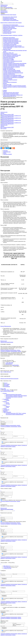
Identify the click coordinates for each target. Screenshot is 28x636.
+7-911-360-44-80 (9, 362)
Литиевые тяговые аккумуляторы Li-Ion (12, 41)
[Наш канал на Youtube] (6, 384)
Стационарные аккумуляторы (9, 44)
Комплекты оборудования (9, 27)
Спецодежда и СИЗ (7, 29)
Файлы (4, 152)
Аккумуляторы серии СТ (8, 62)
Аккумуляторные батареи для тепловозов (12, 45)
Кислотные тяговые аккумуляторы (11, 38)
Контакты (5, 410)
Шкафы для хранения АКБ (9, 69)
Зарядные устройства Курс (9, 73)
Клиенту (5, 401)
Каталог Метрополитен (6, 326)
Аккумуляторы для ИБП (8, 59)
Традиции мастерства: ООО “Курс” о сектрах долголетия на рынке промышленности (16, 414)
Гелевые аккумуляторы (8, 68)
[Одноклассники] (3, 148)
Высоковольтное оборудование (10, 16)
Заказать (3, 13)
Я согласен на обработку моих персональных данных (14, 500)
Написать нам (4, 340)
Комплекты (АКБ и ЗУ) (8, 52)
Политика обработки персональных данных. (10, 350)
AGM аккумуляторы (7, 78)
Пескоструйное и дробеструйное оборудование (13, 26)
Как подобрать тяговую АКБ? (7, 114)
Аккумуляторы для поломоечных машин (12, 75)
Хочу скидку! (4, 128)
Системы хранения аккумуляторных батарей (13, 72)
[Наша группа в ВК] (5, 383)
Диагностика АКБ (7, 84)
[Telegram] (5, 148)
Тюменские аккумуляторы (9, 37)
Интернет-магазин (7, 33)
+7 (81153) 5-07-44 (7, 568)
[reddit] (14, 148)
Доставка (8, 403)
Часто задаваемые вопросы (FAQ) (10, 56)
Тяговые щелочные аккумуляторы (10, 39)
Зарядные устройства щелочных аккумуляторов (13, 64)
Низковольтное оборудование (9, 19)
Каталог (5, 91)
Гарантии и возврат (7, 154)
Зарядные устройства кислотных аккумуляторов (14, 65)
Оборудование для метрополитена (10, 20)
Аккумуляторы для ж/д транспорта (11, 43)
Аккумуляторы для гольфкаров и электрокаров (13, 76)
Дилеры (5, 408)
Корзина (5, 83)
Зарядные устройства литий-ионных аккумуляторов (14, 63)
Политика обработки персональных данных (10, 501)
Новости (8, 406)
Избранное (5, 81)
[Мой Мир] (7, 148)
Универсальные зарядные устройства (11, 66)
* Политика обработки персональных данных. (11, 445)
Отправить (3, 424)
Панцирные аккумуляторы (9, 57)
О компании (6, 399)
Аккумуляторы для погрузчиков (10, 53)
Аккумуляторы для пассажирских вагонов (12, 61)
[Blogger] (12, 148)
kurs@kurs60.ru (15, 365)
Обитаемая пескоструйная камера (10, 24)
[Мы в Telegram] (6, 386)
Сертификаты (6, 409)
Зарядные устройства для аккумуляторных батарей (14, 85)
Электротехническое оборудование (11, 92)
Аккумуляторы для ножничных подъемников (13, 77)
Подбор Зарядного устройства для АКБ (12, 55)
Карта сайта (3, 388)
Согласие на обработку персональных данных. (11, 351)
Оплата (7, 402)
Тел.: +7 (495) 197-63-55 (6, 371)
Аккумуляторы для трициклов (10, 82)
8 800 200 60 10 (8, 363)
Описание (5, 150)
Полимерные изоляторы (8, 18)
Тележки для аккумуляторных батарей (11, 70)
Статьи (7, 407)
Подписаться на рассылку (12, 378)
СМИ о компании (7, 412)
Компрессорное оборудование (9, 28)
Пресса (4, 405)
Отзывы (7, 400)
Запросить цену (4, 112)
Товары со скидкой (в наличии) (10, 79)
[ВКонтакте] (1, 148)
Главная (5, 90)
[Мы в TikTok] (6, 385)
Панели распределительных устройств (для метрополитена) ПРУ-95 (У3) (12, 95)
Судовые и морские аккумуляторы (10, 42)
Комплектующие (7, 30)
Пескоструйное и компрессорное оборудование (16, 395)
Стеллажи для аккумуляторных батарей (12, 71)
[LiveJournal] (10, 148)
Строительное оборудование (9, 31)
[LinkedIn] (8, 148)
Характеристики (6, 151)
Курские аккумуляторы (8, 58)
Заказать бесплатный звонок (7, 342)
